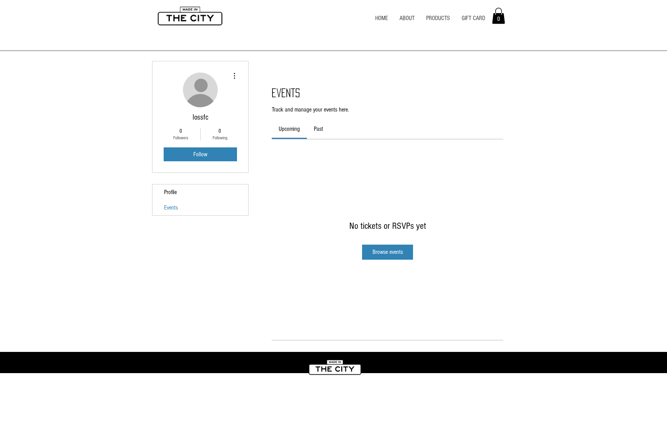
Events (171, 207)
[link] (289, 128)
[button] (498, 16)
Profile (170, 192)
